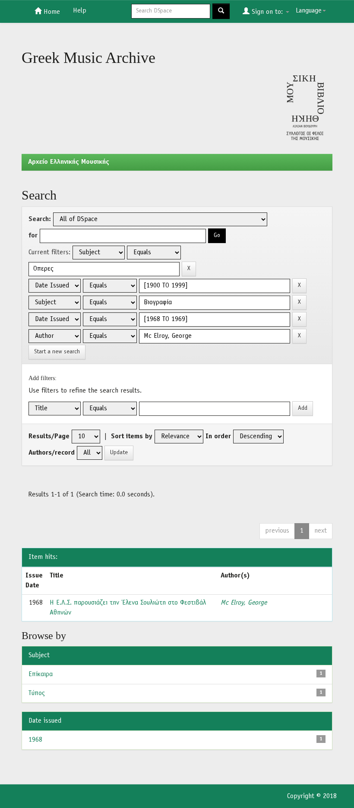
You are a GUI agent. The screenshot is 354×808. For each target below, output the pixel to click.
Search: (39, 219)
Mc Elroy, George (244, 602)
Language (309, 10)
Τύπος (36, 693)
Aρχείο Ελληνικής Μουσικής (68, 162)
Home (50, 12)
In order (218, 436)
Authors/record (51, 452)
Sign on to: (267, 12)
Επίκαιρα (40, 674)
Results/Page (49, 436)
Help (79, 10)
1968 (35, 739)
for (33, 235)
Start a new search (57, 352)
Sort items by (131, 436)
